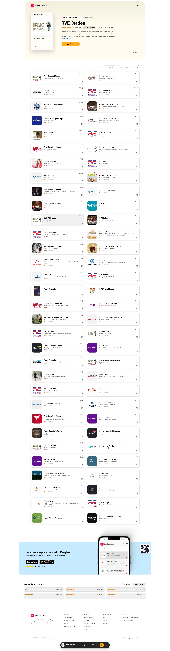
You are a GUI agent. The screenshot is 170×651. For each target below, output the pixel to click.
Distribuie (128, 584)
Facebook (110, 27)
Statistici (86, 620)
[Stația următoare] (106, 645)
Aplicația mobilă (88, 617)
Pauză (72, 44)
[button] (74, 645)
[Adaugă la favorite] (93, 645)
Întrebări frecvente (89, 623)
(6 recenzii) (78, 28)
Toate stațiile (68, 617)
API (104, 617)
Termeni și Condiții (127, 620)
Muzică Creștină (69, 620)
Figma (105, 623)
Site (102, 27)
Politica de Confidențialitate (130, 617)
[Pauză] (102, 645)
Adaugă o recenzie (89, 27)
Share (136, 52)
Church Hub (87, 626)
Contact (86, 629)
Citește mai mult (66, 38)
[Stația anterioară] (97, 645)
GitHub (105, 620)
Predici (66, 623)
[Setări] (137, 5)
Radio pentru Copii (69, 626)
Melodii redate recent (43, 46)
